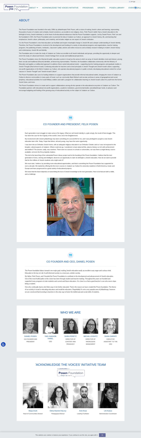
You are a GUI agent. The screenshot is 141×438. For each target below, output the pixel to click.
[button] (37, 8)
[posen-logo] (16, 7)
